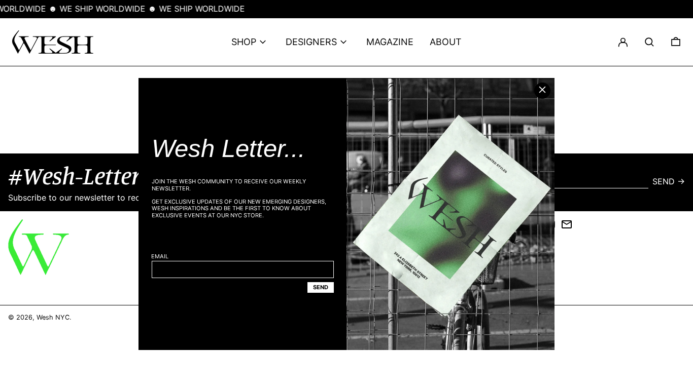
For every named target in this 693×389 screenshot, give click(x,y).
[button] (649, 42)
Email (159, 256)
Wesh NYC (53, 317)
